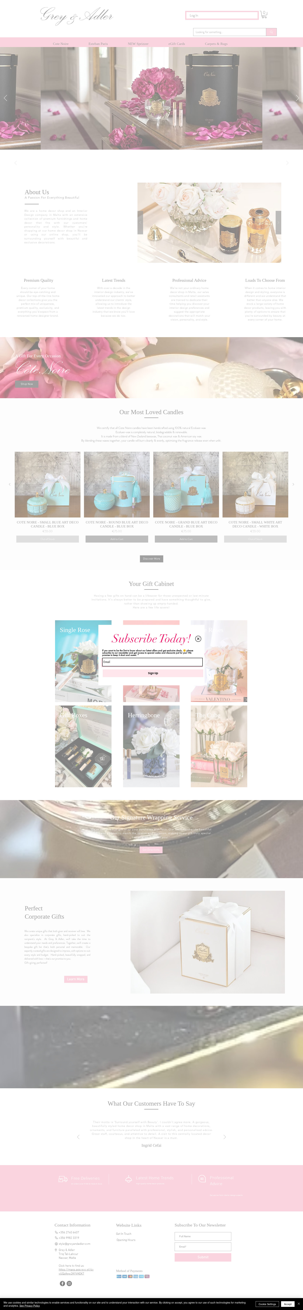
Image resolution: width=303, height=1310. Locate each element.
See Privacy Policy (29, 1305)
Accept (288, 1304)
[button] (198, 639)
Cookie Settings (267, 1304)
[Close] (299, 1304)
